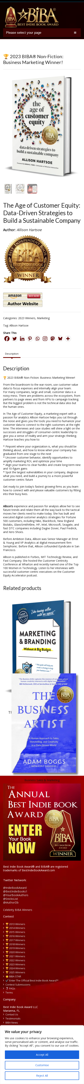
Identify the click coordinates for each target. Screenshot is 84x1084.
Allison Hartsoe (19, 325)
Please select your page (23, 33)
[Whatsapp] (37, 338)
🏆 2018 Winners (15, 944)
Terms (9, 992)
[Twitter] (14, 338)
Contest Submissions (17, 984)
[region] (42, 1054)
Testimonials (13, 1018)
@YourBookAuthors (15, 895)
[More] (67, 338)
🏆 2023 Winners (15, 964)
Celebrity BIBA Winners (17, 910)
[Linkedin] (22, 338)
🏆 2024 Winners (15, 968)
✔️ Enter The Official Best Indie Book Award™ (31, 980)
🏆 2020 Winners (15, 952)
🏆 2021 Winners (15, 956)
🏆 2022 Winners (15, 960)
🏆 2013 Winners (15, 924)
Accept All (42, 1054)
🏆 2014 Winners (15, 928)
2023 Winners (26, 318)
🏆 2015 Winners (15, 932)
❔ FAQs (10, 988)
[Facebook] (7, 338)
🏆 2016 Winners (15, 936)
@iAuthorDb (11, 902)
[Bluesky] (60, 338)
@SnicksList (10, 899)
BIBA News (11, 1022)
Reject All (42, 1075)
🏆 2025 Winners (15, 972)
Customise (42, 1065)
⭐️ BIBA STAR (13, 976)
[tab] (12, 354)
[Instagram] (45, 338)
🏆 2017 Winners (15, 940)
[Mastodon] (52, 338)
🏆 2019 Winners (15, 948)
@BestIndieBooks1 (15, 891)
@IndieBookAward (15, 888)
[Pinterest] (29, 338)
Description (12, 353)
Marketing (43, 318)
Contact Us (11, 1014)
